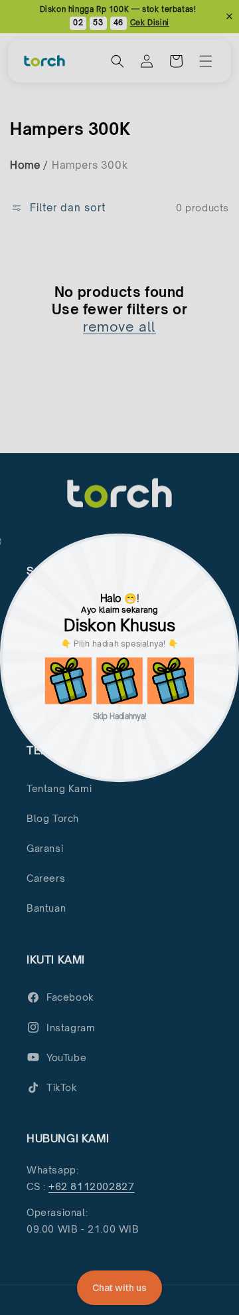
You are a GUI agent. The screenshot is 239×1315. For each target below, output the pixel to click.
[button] (68, 680)
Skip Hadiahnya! (120, 715)
